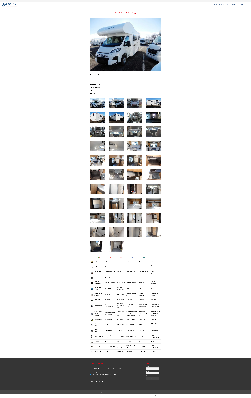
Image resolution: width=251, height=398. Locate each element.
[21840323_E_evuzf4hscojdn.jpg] (153, 131)
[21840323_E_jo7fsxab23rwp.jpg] (134, 131)
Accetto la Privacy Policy (153, 376)
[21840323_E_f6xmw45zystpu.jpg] (116, 117)
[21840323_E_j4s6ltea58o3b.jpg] (153, 232)
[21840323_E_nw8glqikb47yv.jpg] (97, 218)
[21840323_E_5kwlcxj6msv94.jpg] (97, 174)
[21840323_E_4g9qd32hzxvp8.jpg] (116, 131)
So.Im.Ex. (113, 395)
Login (243, 1)
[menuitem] (246, 1)
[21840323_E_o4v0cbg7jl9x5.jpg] (134, 203)
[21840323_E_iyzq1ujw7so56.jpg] (116, 160)
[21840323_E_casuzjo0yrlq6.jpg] (97, 146)
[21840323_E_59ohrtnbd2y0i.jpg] (134, 160)
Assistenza (234, 4)
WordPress (105, 395)
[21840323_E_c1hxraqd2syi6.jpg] (153, 189)
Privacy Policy (93, 381)
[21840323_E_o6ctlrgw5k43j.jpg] (134, 117)
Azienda (92, 392)
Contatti (242, 4)
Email (147, 371)
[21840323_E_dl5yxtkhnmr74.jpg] (134, 146)
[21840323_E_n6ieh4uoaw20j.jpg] (116, 174)
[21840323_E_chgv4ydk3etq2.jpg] (134, 232)
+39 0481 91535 (12, 1)
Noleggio (221, 4)
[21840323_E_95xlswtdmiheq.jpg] (153, 160)
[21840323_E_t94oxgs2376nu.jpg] (153, 203)
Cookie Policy (101, 381)
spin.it (96, 395)
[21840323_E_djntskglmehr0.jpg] (116, 246)
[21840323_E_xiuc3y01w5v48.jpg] (153, 146)
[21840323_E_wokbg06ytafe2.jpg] (134, 103)
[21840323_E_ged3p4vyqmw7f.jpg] (97, 103)
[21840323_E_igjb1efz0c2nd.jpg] (153, 174)
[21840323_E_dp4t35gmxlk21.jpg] (97, 203)
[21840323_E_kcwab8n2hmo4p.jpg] (97, 246)
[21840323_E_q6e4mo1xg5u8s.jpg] (97, 117)
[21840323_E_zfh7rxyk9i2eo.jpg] (116, 103)
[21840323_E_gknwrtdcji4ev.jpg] (153, 218)
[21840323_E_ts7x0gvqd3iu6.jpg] (97, 160)
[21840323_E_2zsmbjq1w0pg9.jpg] (134, 189)
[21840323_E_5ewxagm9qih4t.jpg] (116, 189)
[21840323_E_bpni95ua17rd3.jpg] (153, 103)
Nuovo (215, 4)
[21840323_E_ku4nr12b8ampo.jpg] (116, 146)
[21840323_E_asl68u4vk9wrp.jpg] (134, 218)
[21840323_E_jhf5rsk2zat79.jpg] (134, 174)
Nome (147, 366)
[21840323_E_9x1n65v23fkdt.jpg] (116, 218)
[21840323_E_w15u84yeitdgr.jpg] (153, 117)
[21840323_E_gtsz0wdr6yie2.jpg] (97, 189)
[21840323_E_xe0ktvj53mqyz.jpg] (97, 232)
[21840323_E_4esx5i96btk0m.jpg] (116, 203)
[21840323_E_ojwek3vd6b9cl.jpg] (97, 131)
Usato (227, 4)
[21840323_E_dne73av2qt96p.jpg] (116, 232)
